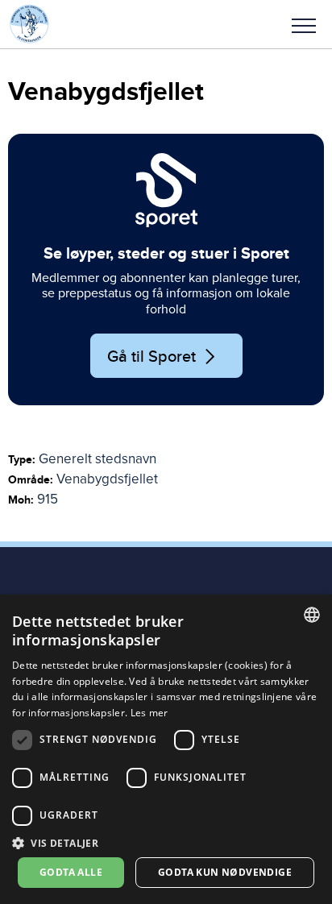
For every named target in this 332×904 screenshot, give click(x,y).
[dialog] (166, 749)
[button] (304, 24)
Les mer (149, 712)
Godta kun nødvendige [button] (225, 872)
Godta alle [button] (70, 872)
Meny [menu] (304, 24)
